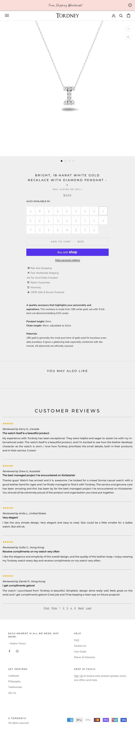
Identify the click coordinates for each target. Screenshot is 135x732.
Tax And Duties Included (44, 277)
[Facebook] (9, 651)
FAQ (76, 640)
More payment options (67, 260)
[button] (130, 5)
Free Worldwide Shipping (44, 273)
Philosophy (14, 681)
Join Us (12, 693)
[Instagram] (17, 651)
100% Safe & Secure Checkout (47, 292)
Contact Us (80, 645)
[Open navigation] (7, 15)
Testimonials (15, 687)
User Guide (80, 651)
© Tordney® (17, 718)
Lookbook (13, 675)
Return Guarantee (40, 282)
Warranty (35, 287)
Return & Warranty (84, 657)
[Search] (121, 15)
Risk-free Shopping (41, 268)
